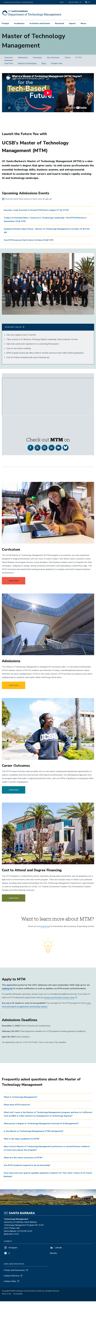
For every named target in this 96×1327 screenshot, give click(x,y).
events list (45, 926)
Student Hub (56, 63)
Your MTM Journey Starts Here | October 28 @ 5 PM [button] (28, 240)
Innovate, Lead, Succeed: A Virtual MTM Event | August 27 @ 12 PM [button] (36, 210)
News (83, 23)
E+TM (78, 57)
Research (59, 23)
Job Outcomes (53, 57)
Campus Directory (11, 1275)
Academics (19, 23)
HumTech (8, 63)
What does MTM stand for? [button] (17, 1104)
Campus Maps (10, 1281)
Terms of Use (6, 1294)
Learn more (13, 580)
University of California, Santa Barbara (18, 2)
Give (62, 2)
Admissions (23, 57)
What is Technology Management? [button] (20, 1097)
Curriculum (37, 57)
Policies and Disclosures (14, 1270)
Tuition (67, 57)
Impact (72, 23)
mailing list (7, 988)
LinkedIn (58, 1247)
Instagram (12, 1247)
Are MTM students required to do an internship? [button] (27, 1165)
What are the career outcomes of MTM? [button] (23, 1157)
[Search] (87, 2)
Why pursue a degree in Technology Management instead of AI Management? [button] (41, 1123)
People (5, 23)
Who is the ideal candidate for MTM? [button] (22, 1138)
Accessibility (18, 1294)
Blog (44, 63)
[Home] (32, 16)
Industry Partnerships (27, 63)
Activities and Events (40, 23)
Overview (8, 57)
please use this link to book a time (59, 997)
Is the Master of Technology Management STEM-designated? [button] (33, 1131)
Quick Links (73, 2)
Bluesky (53, 1253)
